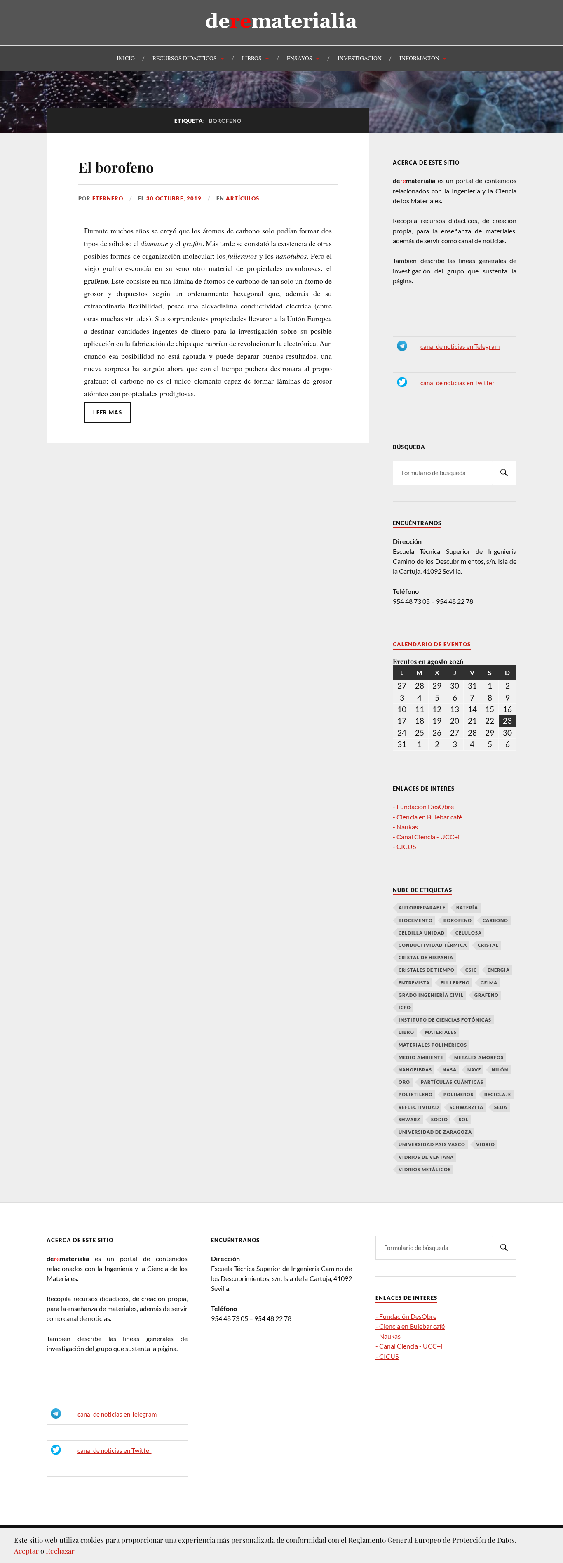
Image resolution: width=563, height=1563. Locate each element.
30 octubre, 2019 (174, 198)
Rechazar (60, 1550)
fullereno (455, 982)
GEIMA (489, 982)
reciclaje (497, 1094)
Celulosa (468, 932)
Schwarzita (466, 1107)
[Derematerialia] (282, 34)
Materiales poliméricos (433, 1044)
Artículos (242, 198)
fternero (107, 198)
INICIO (126, 58)
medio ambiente (421, 1057)
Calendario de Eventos (432, 644)
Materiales (441, 1032)
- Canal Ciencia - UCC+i (426, 836)
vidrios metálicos (425, 1169)
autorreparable (422, 907)
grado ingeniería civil (431, 995)
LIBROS (252, 58)
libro (406, 1032)
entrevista (414, 982)
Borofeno (457, 920)
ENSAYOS (299, 58)
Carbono (495, 920)
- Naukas (405, 827)
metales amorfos (479, 1057)
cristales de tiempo (427, 969)
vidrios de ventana (426, 1157)
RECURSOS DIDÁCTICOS (184, 58)
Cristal (488, 945)
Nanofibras (415, 1069)
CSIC (471, 969)
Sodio (439, 1119)
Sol (464, 1119)
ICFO (405, 1007)
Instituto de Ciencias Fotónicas (445, 1019)
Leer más (107, 412)
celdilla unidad (422, 932)
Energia (499, 969)
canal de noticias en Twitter (457, 382)
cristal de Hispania (426, 957)
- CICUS (404, 846)
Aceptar (26, 1550)
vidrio (485, 1144)
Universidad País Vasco (432, 1144)
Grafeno (486, 995)
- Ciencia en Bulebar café (427, 817)
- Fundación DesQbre (423, 806)
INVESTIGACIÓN (360, 58)
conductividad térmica (433, 945)
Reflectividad (419, 1107)
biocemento (416, 920)
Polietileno (416, 1094)
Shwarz (409, 1119)
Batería (467, 907)
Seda (500, 1107)
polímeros (458, 1094)
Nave (474, 1069)
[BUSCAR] (504, 473)
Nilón (500, 1069)
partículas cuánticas (452, 1082)
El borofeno (116, 167)
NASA (450, 1069)
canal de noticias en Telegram (460, 346)
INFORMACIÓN (419, 58)
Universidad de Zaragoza (435, 1132)
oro (404, 1082)
